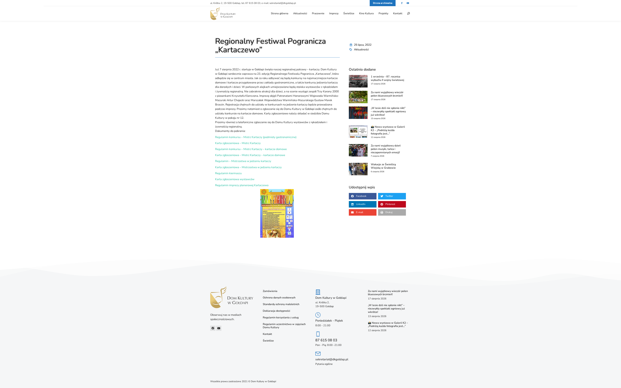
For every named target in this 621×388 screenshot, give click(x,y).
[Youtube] (218, 328)
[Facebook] (212, 328)
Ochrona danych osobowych (279, 297)
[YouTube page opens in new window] (408, 3)
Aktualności (361, 49)
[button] (363, 196)
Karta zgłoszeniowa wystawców (234, 179)
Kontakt (267, 334)
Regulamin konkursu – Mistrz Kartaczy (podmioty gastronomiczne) (255, 137)
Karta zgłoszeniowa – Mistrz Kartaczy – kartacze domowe (250, 155)
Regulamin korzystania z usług (281, 317)
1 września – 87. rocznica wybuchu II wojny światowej (387, 78)
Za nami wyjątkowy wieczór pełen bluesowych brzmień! (387, 94)
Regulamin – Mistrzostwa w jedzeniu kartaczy (243, 161)
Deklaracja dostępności (276, 311)
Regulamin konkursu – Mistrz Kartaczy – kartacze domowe (251, 149)
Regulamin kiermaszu (228, 173)
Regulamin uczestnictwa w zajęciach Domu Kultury (284, 326)
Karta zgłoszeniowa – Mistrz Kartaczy (238, 143)
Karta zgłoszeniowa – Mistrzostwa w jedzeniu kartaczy (248, 167)
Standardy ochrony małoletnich (281, 304)
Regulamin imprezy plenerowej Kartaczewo (241, 185)
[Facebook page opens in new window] (402, 3)
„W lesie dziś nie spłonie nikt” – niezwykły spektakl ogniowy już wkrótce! (388, 111)
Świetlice (268, 340)
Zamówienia (270, 291)
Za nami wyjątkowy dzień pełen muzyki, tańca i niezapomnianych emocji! (386, 149)
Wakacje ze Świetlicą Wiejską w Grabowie (383, 166)
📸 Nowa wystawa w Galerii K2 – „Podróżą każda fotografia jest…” (388, 130)
